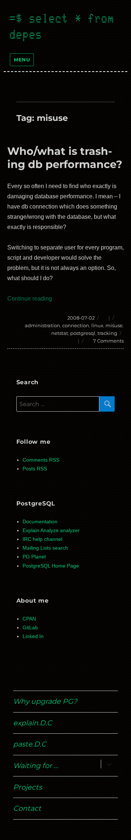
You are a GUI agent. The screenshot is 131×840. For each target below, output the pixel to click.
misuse (114, 325)
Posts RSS (35, 468)
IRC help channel (42, 539)
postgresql (82, 333)
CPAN (29, 619)
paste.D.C (29, 744)
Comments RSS (41, 460)
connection (75, 325)
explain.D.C (32, 722)
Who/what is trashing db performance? (64, 158)
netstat (59, 333)
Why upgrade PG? (45, 701)
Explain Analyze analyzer (51, 530)
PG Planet (34, 557)
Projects (27, 787)
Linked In (33, 636)
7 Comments (108, 341)
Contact (27, 808)
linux (97, 325)
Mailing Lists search (45, 548)
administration (42, 325)
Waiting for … (35, 765)
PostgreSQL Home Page (51, 566)
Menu (22, 59)
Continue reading (29, 298)
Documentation (40, 521)
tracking (107, 333)
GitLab (30, 627)
